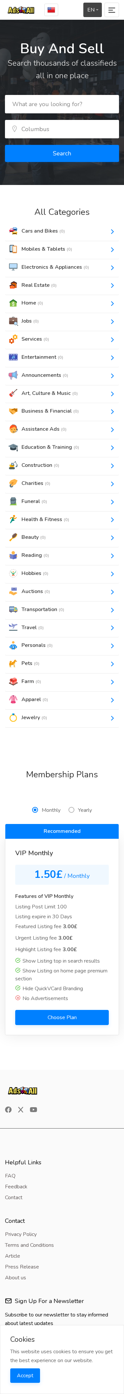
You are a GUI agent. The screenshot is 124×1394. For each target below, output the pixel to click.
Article (12, 1256)
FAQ (10, 1175)
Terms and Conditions (29, 1245)
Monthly (51, 810)
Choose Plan (62, 1017)
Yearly (85, 810)
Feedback (16, 1186)
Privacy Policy (21, 1234)
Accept (25, 1375)
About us (15, 1277)
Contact (13, 1197)
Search (62, 153)
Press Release (22, 1266)
